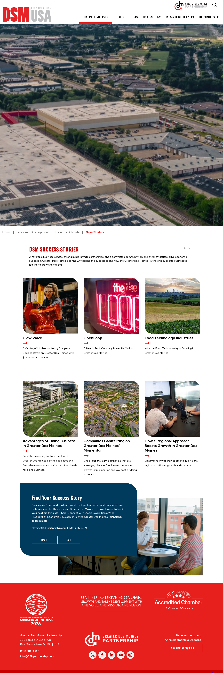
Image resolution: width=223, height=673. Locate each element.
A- (185, 248)
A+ (189, 248)
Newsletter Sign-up (182, 648)
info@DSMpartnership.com (37, 656)
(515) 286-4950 (29, 651)
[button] (214, 5)
